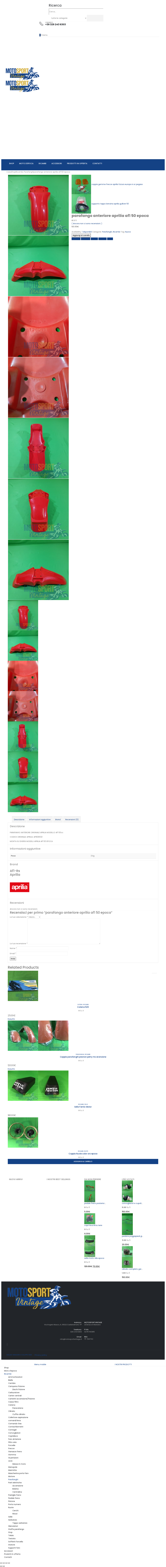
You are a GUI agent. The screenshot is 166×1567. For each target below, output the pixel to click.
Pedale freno (14, 1498)
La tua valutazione (19, 917)
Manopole (12, 1467)
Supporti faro (14, 1548)
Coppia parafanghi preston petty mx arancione (83, 1056)
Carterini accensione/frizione (21, 1398)
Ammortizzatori (15, 1377)
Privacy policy (41, 1355)
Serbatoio (12, 1520)
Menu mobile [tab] (40, 1364)
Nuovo (128, 232)
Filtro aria (12, 1442)
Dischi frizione (18, 1389)
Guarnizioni (13, 1457)
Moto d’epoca (26, 163)
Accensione (17, 1485)
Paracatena (17, 1408)
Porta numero (14, 1504)
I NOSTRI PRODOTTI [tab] (123, 1364)
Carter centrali (15, 1395)
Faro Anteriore (14, 1439)
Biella (10, 1380)
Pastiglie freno (14, 1495)
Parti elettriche (15, 1482)
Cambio (12, 1383)
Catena (79, 1005)
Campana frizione (16, 1386)
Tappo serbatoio (19, 1523)
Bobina (15, 1489)
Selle (86, 1104)
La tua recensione (18, 943)
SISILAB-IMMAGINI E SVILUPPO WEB (19, 1355)
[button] (55, 5)
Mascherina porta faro (18, 1473)
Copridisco (13, 1436)
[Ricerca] (88, 18)
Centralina (17, 1492)
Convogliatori (14, 1433)
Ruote (86, 1151)
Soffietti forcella (15, 1541)
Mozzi (14, 1513)
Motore (11, 1476)
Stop (10, 1532)
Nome (13, 948)
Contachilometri (15, 1426)
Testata (11, 1538)
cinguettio (85, 239)
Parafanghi (107, 232)
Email (13, 953)
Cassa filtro (13, 1402)
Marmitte (12, 1470)
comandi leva (14, 1420)
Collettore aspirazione (18, 1417)
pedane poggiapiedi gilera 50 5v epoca (139, 1236)
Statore (11, 1544)
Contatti (97, 163)
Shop (11, 163)
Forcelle (11, 1445)
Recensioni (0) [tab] (72, 819)
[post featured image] (23, 985)
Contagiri (12, 1430)
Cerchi (15, 1510)
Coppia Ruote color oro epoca (83, 1153)
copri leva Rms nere (93, 1225)
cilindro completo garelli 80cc (135, 1269)
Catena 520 (83, 1007)
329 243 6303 (76, 1332)
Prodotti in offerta (77, 163)
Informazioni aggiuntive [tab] (40, 819)
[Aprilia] (19, 887)
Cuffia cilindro (18, 1414)
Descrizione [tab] (19, 819)
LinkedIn (94, 239)
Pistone (11, 1501)
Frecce (11, 1448)
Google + (102, 239)
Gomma (12, 1454)
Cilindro (11, 1411)
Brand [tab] (58, 819)
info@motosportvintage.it (71, 1339)
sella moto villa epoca (94, 1258)
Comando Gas (15, 1423)
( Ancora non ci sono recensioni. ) (87, 223)
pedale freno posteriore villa (97, 1203)
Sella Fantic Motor (83, 1106)
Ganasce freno (15, 1451)
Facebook (76, 239)
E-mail (110, 239)
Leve (10, 1461)
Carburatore (13, 1392)
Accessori (56, 163)
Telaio (11, 1535)
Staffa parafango (16, 1529)
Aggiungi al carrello (81, 235)
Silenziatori (13, 1526)
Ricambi (42, 163)
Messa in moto (19, 1464)
